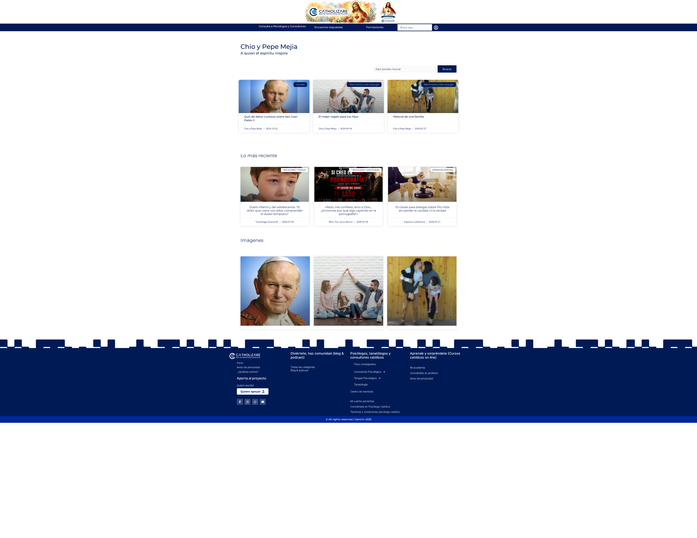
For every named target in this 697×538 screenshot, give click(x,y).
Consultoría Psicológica (367, 371)
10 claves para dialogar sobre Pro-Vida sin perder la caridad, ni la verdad (422, 208)
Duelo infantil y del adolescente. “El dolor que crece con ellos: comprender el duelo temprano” (275, 210)
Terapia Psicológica (365, 378)
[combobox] (404, 69)
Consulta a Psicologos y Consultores (282, 26)
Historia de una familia (408, 116)
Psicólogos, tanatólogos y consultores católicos (370, 355)
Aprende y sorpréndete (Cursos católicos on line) (435, 355)
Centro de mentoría (361, 391)
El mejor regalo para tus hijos (338, 116)
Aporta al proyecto (251, 378)
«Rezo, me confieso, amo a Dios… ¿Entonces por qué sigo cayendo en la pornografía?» (348, 210)
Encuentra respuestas (328, 27)
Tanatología (361, 384)
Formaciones (374, 27)
